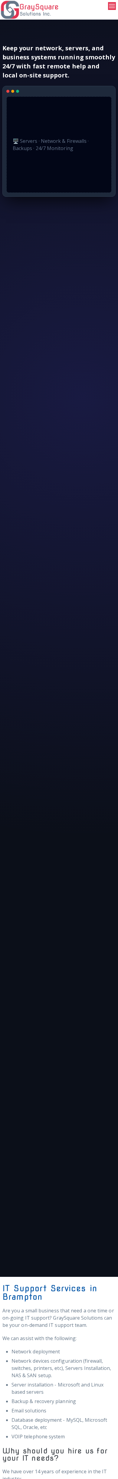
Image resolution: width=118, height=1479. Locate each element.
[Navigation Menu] (112, 6)
